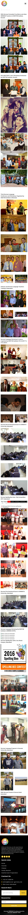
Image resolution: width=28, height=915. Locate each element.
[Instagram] (9, 857)
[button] (25, 3)
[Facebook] (2, 857)
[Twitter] (5, 857)
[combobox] (10, 892)
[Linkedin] (7, 857)
